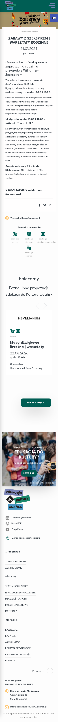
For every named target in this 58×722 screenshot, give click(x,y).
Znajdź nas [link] (17, 529)
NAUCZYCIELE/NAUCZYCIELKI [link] (20, 593)
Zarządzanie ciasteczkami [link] (25, 538)
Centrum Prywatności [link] (18, 655)
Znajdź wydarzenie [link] (21, 517)
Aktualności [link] (12, 642)
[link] (54, 18)
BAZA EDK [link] (10, 636)
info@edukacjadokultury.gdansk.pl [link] (28, 707)
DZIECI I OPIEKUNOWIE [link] (16, 605)
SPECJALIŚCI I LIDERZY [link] (16, 586)
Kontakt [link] (10, 661)
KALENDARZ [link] (11, 630)
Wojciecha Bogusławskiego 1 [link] (25, 218)
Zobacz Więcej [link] (36, 403)
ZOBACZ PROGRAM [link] (15, 562)
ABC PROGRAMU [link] (13, 568)
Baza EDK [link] (29, 473)
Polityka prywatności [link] (18, 648)
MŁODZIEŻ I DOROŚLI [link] (16, 599)
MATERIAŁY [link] (11, 611)
